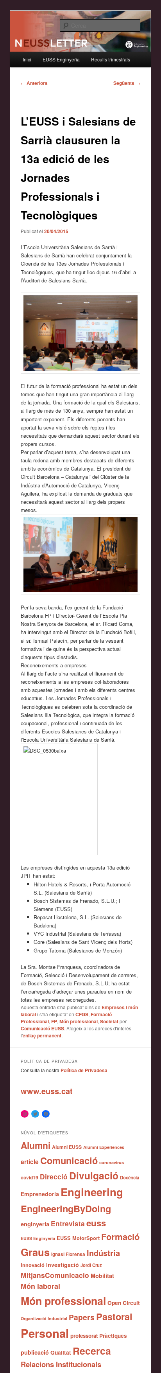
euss (96, 1223)
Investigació (62, 1265)
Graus (35, 1252)
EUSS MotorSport (78, 1238)
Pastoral (114, 1316)
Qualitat (60, 1352)
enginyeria (35, 1224)
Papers (82, 1317)
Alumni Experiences (103, 1147)
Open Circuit (123, 1303)
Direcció (54, 1176)
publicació (35, 1352)
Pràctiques (113, 1335)
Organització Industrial (44, 1318)
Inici (27, 59)
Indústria (103, 1252)
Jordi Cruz (91, 1265)
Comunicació (69, 1160)
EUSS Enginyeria (61, 59)
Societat (109, 1021)
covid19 (29, 1177)
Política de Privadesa (84, 1070)
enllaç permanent (42, 1035)
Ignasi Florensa (68, 1254)
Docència (129, 1177)
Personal (45, 1333)
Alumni (35, 1145)
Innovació (33, 1265)
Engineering (92, 1191)
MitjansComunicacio (55, 1275)
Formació (120, 1236)
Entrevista (68, 1223)
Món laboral (40, 1286)
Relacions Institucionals (61, 1364)
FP (54, 1021)
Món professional (78, 1021)
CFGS (81, 1014)
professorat (84, 1335)
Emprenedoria (40, 1194)
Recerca (92, 1351)
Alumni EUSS (67, 1146)
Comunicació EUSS (42, 1028)
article (30, 1161)
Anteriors (34, 82)
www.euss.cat (47, 1090)
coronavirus (111, 1162)
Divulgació (93, 1175)
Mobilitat (102, 1276)
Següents (126, 82)
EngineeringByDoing (66, 1208)
